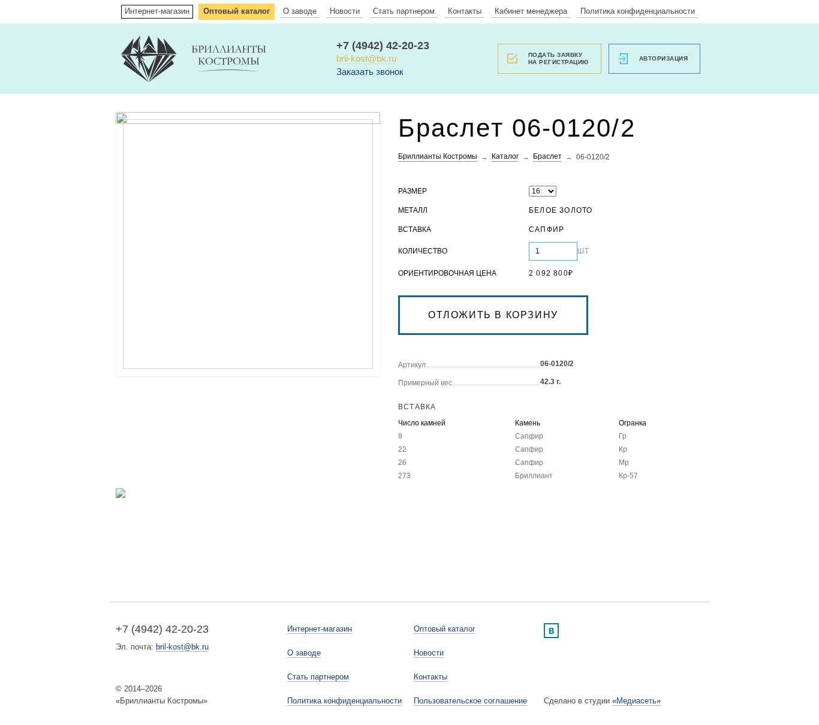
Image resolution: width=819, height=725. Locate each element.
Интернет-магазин (157, 11)
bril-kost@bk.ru (366, 58)
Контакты (464, 11)
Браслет (547, 156)
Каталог (505, 156)
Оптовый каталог (236, 11)
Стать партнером (404, 11)
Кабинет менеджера (531, 11)
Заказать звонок (370, 72)
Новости (345, 11)
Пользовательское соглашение (470, 700)
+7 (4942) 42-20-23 (382, 46)
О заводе (300, 11)
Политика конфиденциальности (637, 11)
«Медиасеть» (636, 700)
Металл (412, 210)
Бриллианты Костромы (437, 156)
